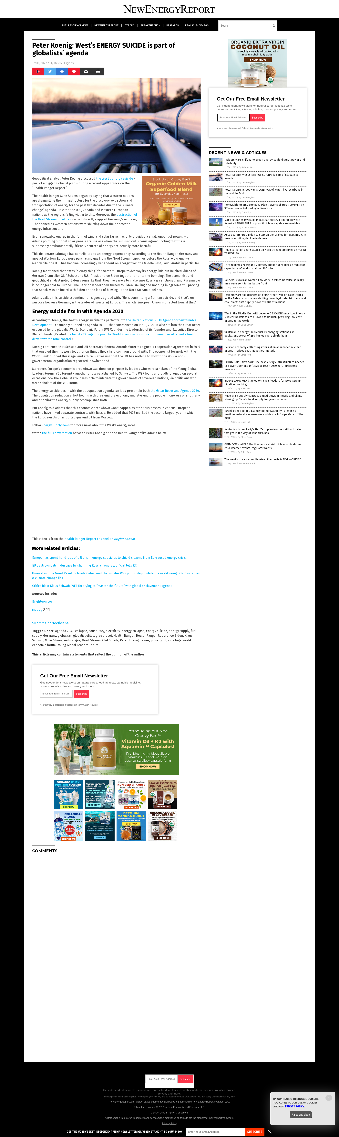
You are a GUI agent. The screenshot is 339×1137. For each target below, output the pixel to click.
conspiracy (96, 631)
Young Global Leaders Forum (77, 645)
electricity (113, 631)
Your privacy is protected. (52, 705)
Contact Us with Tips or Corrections (169, 1112)
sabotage (174, 640)
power (144, 640)
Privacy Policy (169, 1123)
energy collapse (132, 631)
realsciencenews (197, 25)
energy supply (179, 631)
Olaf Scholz (110, 640)
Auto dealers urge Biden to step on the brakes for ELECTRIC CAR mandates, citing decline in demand (265, 236)
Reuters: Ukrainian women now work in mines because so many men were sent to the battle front (264, 281)
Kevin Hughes (64, 63)
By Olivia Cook (245, 437)
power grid (158, 640)
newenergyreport (106, 25)
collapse (81, 631)
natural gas (72, 640)
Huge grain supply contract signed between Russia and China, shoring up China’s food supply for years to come (263, 397)
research (172, 25)
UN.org (37, 610)
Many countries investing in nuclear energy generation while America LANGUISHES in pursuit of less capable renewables (262, 221)
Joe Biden (176, 635)
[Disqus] (116, 905)
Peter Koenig (129, 640)
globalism (65, 635)
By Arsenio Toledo (247, 227)
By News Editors (246, 306)
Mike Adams (53, 640)
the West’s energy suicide (114, 178)
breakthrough (150, 25)
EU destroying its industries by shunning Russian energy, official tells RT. (84, 565)
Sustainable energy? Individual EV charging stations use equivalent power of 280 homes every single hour (259, 333)
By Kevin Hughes (247, 182)
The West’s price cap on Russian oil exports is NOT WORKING (263, 459)
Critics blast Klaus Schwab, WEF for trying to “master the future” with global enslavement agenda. (102, 586)
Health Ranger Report (152, 635)
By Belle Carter (246, 167)
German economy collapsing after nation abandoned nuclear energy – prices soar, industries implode (262, 349)
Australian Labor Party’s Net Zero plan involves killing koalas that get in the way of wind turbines (263, 431)
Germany (49, 635)
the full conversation (57, 433)
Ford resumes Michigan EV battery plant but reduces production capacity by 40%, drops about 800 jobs (264, 266)
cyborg (130, 25)
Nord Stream (91, 640)
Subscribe (254, 1132)
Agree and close (301, 1114)
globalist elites (83, 635)
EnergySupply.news (56, 425)
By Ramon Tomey (247, 242)
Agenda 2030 (64, 631)
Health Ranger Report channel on (99, 539)
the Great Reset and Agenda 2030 (174, 391)
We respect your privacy (149, 1096)
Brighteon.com (43, 601)
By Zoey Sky (245, 212)
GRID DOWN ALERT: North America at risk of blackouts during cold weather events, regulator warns (262, 446)
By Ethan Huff (245, 340)
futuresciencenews (75, 25)
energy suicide (156, 631)
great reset (104, 635)
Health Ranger (124, 635)
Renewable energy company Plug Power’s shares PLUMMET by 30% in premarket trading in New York (264, 206)
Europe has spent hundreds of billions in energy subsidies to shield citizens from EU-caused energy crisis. (109, 557)
